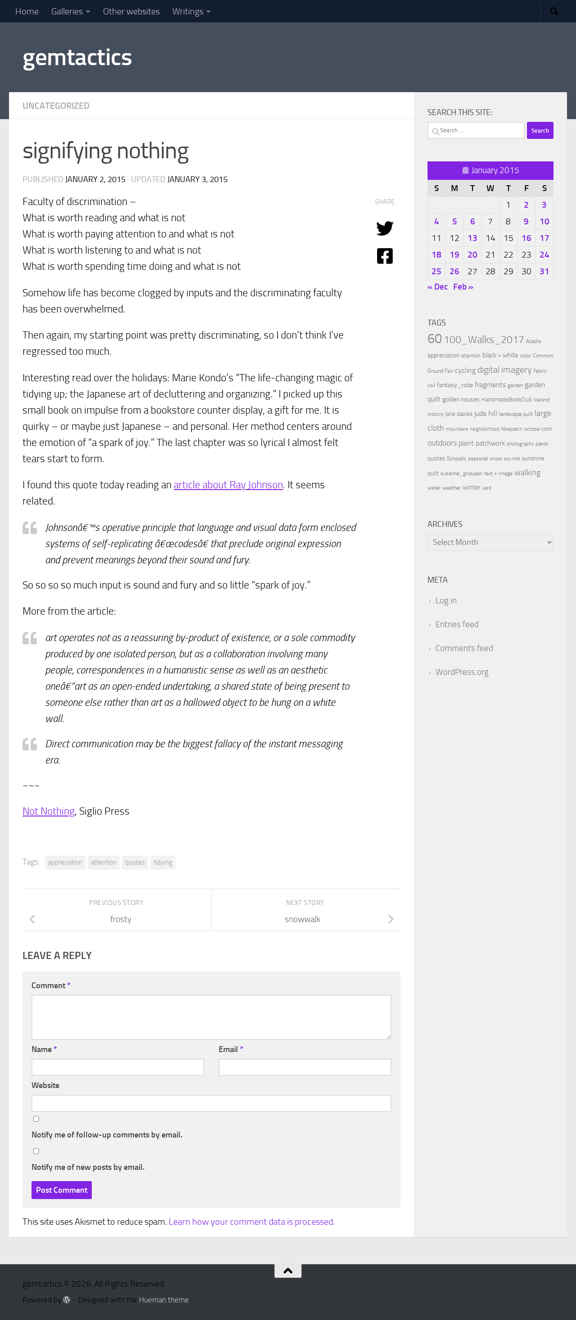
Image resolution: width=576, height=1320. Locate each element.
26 (454, 271)
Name (44, 1049)
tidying (162, 862)
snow (496, 458)
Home (27, 11)
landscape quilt (516, 414)
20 (472, 255)
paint (466, 443)
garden (515, 385)
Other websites (131, 11)
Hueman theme (164, 1300)
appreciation (65, 862)
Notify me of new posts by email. (88, 1167)
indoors (435, 414)
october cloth (538, 429)
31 (544, 271)
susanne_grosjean (461, 473)
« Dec (438, 286)
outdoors (442, 443)
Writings (187, 11)
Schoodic (456, 458)
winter (472, 487)
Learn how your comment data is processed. (252, 1221)
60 (435, 339)
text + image (498, 473)
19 (454, 255)
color (525, 355)
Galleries (67, 11)
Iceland (541, 400)
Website (45, 1085)
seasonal (478, 458)
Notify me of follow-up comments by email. (107, 1134)
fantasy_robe (455, 385)
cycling (465, 370)
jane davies (458, 413)
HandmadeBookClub (507, 399)
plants (542, 444)
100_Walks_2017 (484, 339)
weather (451, 488)
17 (544, 238)
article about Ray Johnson (228, 485)
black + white (500, 355)
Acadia (533, 341)
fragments (490, 384)
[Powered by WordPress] (67, 1300)
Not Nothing (48, 811)
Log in (446, 601)
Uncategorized (56, 105)
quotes (135, 862)
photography (520, 444)
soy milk (512, 459)
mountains (457, 429)
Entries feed (457, 624)
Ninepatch (511, 429)
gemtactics (77, 57)
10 (544, 221)
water (434, 488)
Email (231, 1049)
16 (526, 238)
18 (436, 255)
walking (527, 472)
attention (104, 862)
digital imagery (504, 369)
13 (472, 238)
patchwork (490, 443)
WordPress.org (462, 672)
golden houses (461, 399)
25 (436, 271)
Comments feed (464, 648)
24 (544, 255)
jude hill (485, 413)
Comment (51, 985)
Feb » (463, 286)
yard (486, 488)
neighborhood (485, 429)
